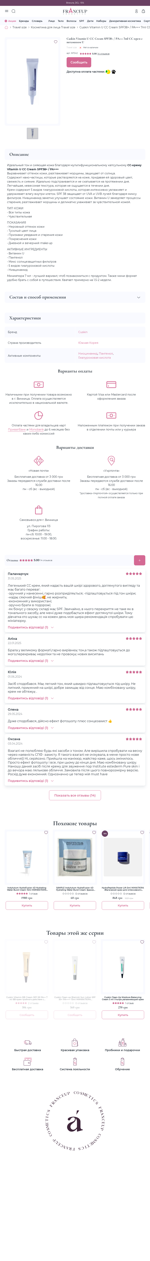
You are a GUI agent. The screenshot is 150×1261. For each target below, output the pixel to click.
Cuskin (83, 332)
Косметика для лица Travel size (53, 27)
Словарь (37, 20)
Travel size (19, 27)
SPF (81, 20)
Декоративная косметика (125, 20)
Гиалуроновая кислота (94, 357)
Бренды (24, 20)
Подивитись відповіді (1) (28, 627)
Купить (27, 905)
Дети (90, 20)
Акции (12, 20)
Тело (61, 20)
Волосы (71, 20)
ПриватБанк (17, 429)
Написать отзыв (139, 560)
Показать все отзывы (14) (75, 795)
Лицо (51, 20)
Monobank (36, 429)
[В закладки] (55, 42)
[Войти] (136, 11)
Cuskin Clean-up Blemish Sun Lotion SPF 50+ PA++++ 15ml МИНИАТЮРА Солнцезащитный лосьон (75, 998)
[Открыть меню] (7, 11)
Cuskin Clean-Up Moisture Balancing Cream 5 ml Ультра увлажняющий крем (123, 998)
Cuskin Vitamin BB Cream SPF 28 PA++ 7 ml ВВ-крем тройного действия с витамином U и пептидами (26, 998)
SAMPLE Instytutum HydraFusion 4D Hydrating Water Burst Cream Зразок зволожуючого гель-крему (75, 889)
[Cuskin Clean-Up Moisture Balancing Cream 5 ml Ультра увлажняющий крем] (123, 966)
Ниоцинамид (87, 353)
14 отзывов (103, 54)
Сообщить (79, 62)
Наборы (101, 20)
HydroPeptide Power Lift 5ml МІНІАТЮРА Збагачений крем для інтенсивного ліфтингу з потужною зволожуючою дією (123, 889)
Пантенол (106, 353)
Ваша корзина (143, 11)
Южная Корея (88, 343)
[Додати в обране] (46, 832)
